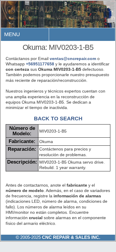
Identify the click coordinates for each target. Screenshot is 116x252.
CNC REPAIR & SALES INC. (70, 237)
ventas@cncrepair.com (73, 58)
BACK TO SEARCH (58, 118)
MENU (12, 34)
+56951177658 (40, 64)
